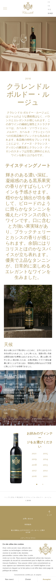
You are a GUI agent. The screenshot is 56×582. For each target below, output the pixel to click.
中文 (49, 9)
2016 (34, 476)
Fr (49, 2)
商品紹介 (20, 497)
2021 (34, 453)
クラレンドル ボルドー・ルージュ (39, 497)
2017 (34, 470)
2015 (45, 453)
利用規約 (28, 524)
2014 (45, 459)
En (49, 6)
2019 (34, 459)
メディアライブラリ (28, 538)
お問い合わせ (28, 519)
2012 (45, 470)
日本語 (50, 13)
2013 (45, 465)
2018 (34, 465)
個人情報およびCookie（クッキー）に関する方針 (28, 531)
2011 (45, 476)
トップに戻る (9, 497)
